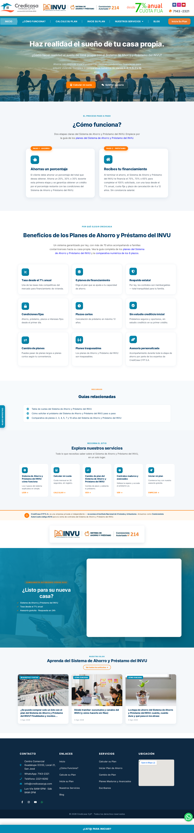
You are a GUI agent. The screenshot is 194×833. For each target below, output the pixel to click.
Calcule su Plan (66, 21)
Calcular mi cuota (82, 85)
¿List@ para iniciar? (97, 828)
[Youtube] (184, 5)
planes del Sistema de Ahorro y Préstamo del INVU (104, 138)
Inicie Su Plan (96, 21)
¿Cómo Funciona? (34, 21)
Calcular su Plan (107, 761)
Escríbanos (105, 788)
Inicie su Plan (66, 781)
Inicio (8, 21)
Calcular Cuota (2, 416)
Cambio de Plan (107, 774)
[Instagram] (179, 5)
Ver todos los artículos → (97, 667)
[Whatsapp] (42, 802)
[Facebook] (174, 5)
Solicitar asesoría (114, 85)
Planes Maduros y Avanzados (115, 781)
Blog (156, 21)
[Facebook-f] (22, 802)
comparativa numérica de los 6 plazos (117, 253)
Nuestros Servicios (128, 21)
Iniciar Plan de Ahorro (110, 768)
